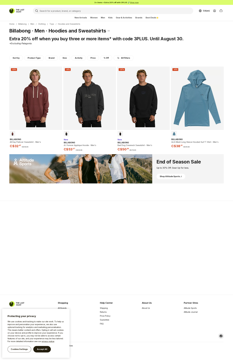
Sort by (16, 58)
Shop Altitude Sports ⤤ (171, 176)
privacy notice (48, 341)
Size (65, 58)
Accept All (42, 349)
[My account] (214, 10)
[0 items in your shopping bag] (221, 10)
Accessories (63, 316)
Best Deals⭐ (152, 17)
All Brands (62, 308)
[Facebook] (221, 336)
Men (103, 17)
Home (11, 24)
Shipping (104, 308)
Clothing (42, 24)
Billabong (22, 24)
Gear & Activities (124, 17)
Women (94, 17)
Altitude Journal (191, 312)
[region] (36, 333)
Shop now (134, 2)
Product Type (34, 58)
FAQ (102, 324)
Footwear (62, 320)
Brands (138, 17)
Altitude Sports (190, 308)
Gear (60, 324)
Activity (78, 58)
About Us (146, 308)
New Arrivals (81, 17)
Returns (103, 312)
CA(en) (206, 11)
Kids (110, 17)
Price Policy (105, 316)
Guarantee (104, 320)
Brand (51, 58)
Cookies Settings (19, 349)
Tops (51, 24)
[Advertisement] (73, 247)
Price (93, 58)
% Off (106, 58)
